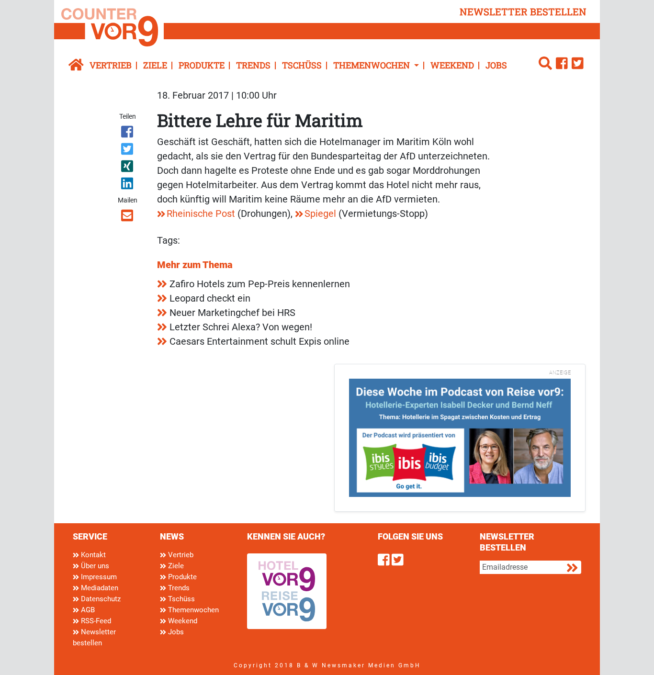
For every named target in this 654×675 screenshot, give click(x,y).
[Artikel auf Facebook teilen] (128, 133)
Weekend (452, 65)
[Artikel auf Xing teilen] (128, 168)
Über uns (94, 566)
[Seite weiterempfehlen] (128, 217)
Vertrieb (111, 65)
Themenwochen (192, 610)
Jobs (496, 65)
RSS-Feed (95, 621)
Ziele (155, 65)
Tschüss (302, 65)
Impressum (98, 577)
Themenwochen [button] (372, 65)
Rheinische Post (201, 213)
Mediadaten (98, 588)
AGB (87, 610)
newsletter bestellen (523, 11)
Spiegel (320, 213)
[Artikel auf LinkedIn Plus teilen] (128, 185)
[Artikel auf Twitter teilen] (128, 150)
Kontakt (92, 555)
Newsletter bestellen (94, 637)
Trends (253, 65)
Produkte (202, 65)
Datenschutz (100, 599)
